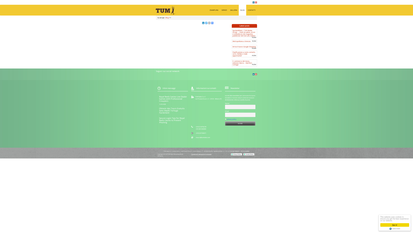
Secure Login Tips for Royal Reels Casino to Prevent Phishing (172, 120)
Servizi (224, 10)
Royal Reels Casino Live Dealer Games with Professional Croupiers (173, 98)
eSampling (214, 10)
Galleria (233, 10)
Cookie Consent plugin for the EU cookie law (394, 228)
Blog (242, 10)
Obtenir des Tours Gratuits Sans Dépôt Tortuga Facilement (172, 110)
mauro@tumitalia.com (203, 137)
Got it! (394, 225)
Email (227, 111)
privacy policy (231, 119)
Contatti (251, 10)
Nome (227, 103)
